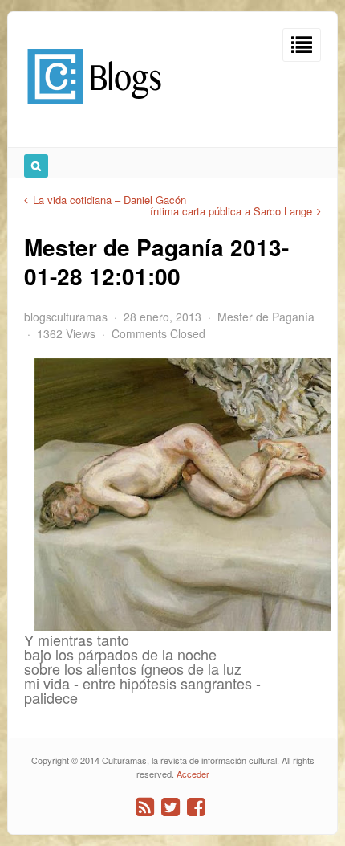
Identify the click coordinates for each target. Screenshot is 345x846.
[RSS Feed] (145, 807)
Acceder (193, 773)
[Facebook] (196, 807)
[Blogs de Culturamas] (94, 110)
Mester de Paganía (266, 317)
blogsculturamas (66, 317)
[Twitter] (170, 807)
